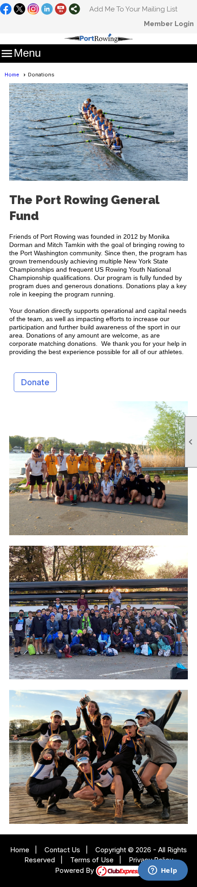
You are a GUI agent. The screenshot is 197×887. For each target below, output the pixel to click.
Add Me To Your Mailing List (133, 9)
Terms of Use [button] (92, 859)
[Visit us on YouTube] (60, 9)
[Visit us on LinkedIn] (47, 9)
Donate (35, 382)
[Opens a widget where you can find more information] (162, 871)
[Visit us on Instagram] (33, 9)
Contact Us (62, 849)
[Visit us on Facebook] (5, 9)
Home (12, 74)
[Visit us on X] (19, 9)
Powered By (75, 870)
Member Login (169, 24)
